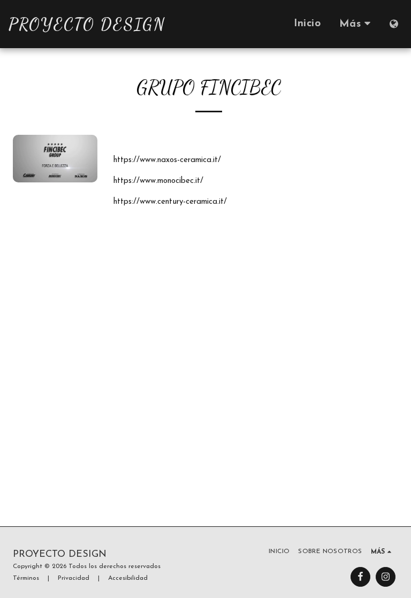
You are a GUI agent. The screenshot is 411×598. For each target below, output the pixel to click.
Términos (26, 578)
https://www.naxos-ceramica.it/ (167, 160)
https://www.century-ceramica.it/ (170, 202)
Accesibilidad (128, 578)
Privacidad (73, 578)
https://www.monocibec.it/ (158, 181)
